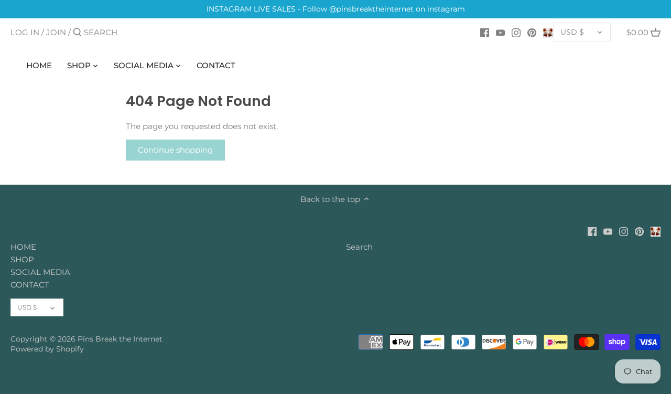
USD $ (572, 32)
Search (359, 247)
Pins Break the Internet (120, 339)
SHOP (22, 259)
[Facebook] (484, 32)
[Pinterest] (531, 32)
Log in (24, 32)
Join (56, 32)
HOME (23, 247)
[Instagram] (516, 32)
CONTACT (29, 285)
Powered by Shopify (47, 349)
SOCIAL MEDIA (40, 272)
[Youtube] (500, 32)
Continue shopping (175, 150)
